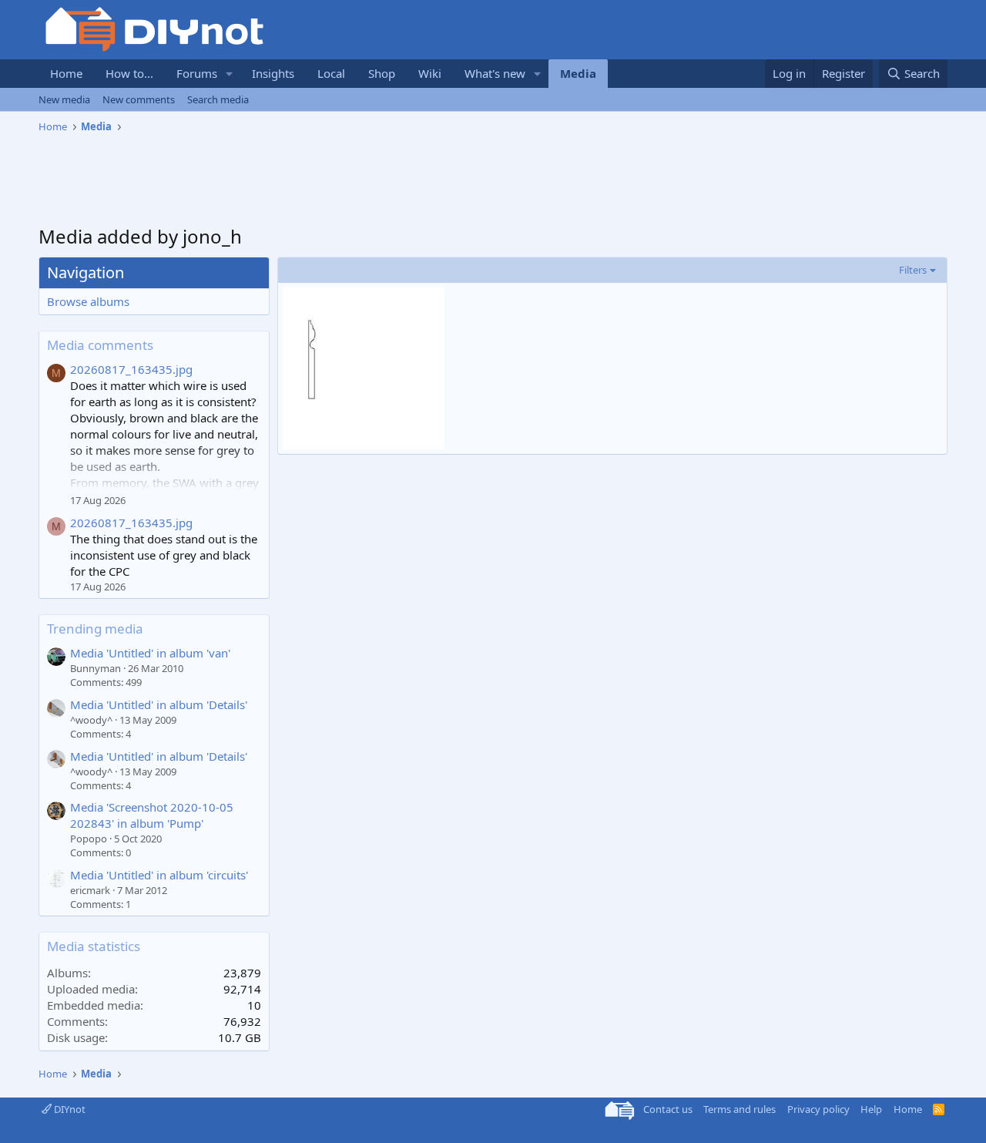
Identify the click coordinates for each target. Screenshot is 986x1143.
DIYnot (69, 1109)
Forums (196, 73)
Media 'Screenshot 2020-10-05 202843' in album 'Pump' (151, 815)
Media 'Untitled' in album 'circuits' (159, 874)
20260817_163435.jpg (131, 369)
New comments (138, 99)
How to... (129, 73)
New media (64, 99)
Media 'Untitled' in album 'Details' (158, 704)
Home (66, 73)
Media (578, 73)
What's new (494, 73)
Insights (273, 73)
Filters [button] (913, 270)
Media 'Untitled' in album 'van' (150, 653)
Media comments (100, 345)
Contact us (668, 1109)
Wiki (429, 73)
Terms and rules (739, 1109)
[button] (229, 73)
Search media (218, 99)
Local (331, 73)
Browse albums (88, 301)
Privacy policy (818, 1109)
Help (871, 1109)
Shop (381, 73)
